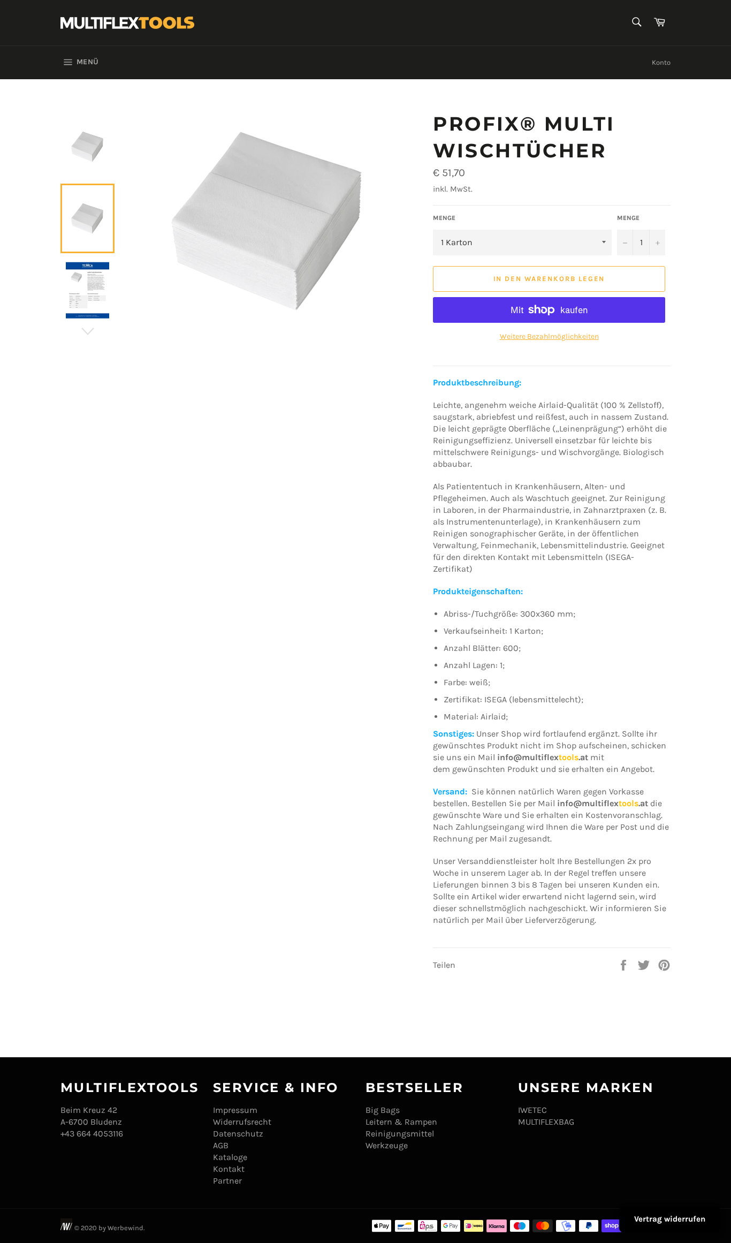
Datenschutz (238, 1133)
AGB (221, 1145)
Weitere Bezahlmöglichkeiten (549, 336)
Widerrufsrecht (242, 1122)
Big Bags (383, 1110)
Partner (227, 1181)
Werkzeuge (387, 1145)
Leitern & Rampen (401, 1122)
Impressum (235, 1110)
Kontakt (229, 1169)
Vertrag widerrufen (669, 1219)
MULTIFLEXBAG (546, 1122)
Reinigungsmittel (400, 1133)
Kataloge (230, 1157)
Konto (661, 62)
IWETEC (532, 1110)
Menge (444, 218)
